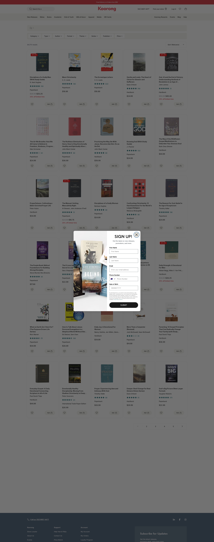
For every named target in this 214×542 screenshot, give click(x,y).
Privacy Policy (116, 299)
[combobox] (112, 279)
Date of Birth (113, 284)
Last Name (113, 257)
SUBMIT (123, 305)
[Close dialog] (136, 235)
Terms (121, 299)
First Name (113, 248)
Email (111, 266)
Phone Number (114, 275)
